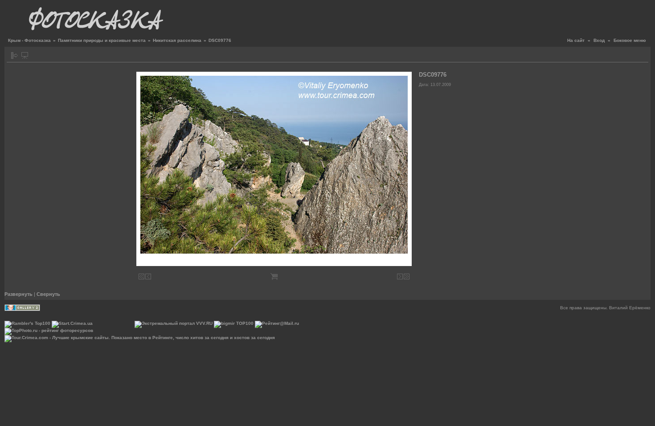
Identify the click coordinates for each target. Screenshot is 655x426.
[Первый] (141, 276)
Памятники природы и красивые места (102, 40)
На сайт (576, 40)
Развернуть (18, 294)
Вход (599, 40)
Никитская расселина (177, 40)
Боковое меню (630, 40)
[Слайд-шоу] (24, 55)
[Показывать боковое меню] (14, 55)
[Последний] (406, 276)
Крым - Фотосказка (29, 40)
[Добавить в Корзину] (274, 276)
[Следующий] (400, 276)
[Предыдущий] (148, 276)
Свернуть (48, 294)
